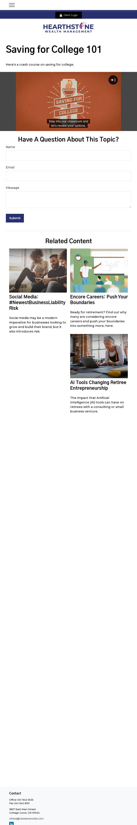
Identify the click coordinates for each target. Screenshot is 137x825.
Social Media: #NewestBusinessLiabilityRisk (37, 303)
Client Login (71, 15)
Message (12, 188)
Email (10, 167)
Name (10, 147)
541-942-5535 (25, 799)
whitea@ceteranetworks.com (26, 818)
